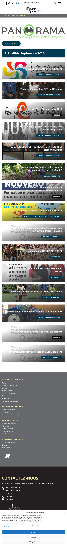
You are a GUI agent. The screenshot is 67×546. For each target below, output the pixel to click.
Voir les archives (11, 43)
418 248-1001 (10, 496)
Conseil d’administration (9, 385)
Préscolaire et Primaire (9, 409)
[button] (64, 512)
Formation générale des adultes (12, 415)
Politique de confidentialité (10, 401)
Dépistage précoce (8, 431)
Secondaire (5, 412)
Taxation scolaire (7, 390)
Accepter (33, 532)
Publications (6, 398)
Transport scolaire (7, 396)
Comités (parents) (7, 428)
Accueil (4, 15)
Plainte (4, 434)
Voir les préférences (33, 542)
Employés (5, 445)
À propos (5, 383)
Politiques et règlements (9, 393)
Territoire (5, 388)
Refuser (33, 537)
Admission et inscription (9, 423)
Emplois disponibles (8, 442)
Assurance (5, 426)
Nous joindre (6, 447)
